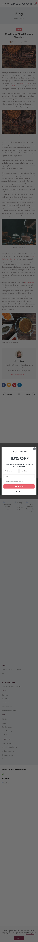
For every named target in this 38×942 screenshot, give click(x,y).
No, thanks (19, 491)
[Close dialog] (34, 448)
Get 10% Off (18, 486)
